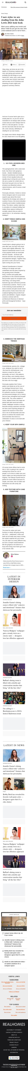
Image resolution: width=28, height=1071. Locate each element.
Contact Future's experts (14, 1032)
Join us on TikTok (21, 985)
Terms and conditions (14, 1040)
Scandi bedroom (18, 542)
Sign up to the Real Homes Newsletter (7, 982)
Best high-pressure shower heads (19, 7)
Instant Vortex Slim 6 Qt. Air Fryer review (13, 934)
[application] (14, 148)
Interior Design (4, 13)
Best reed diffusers (20, 1009)
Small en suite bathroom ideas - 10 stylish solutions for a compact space (15, 964)
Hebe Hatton (10, 33)
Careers (14, 1047)
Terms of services (20, 322)
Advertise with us (10, 999)
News (22, 35)
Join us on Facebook (20, 988)
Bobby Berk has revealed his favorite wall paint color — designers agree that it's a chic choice (14, 954)
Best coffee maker (7, 1009)
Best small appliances (21, 1012)
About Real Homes (17, 999)
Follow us (15, 64)
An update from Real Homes (13, 928)
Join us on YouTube (20, 982)
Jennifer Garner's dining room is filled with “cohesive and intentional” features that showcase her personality (14, 943)
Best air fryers (7, 1012)
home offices (13, 479)
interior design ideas (18, 134)
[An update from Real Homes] (14, 923)
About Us (14, 1035)
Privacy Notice (21, 324)
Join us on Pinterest (7, 988)
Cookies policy (14, 1045)
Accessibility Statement (14, 1030)
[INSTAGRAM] (12, 556)
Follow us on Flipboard (14, 991)
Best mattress (7, 1006)
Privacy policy (14, 1042)
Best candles (14, 1015)
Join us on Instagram (7, 985)
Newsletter (22, 64)
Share (6, 64)
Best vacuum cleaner (20, 1006)
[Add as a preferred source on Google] (14, 1058)
